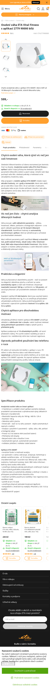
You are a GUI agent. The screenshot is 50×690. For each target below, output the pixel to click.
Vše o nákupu (8, 579)
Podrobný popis (7, 93)
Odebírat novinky (25, 626)
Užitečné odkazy (10, 602)
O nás (5, 573)
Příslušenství (24, 147)
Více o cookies (8, 663)
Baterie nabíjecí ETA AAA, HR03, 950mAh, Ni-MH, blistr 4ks (11, 529)
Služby (5, 590)
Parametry (37, 147)
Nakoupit (36, 2)
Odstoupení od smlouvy (13, 585)
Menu (5, 8)
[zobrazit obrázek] (5, 39)
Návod (7, 142)
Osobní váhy (20, 20)
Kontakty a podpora (11, 596)
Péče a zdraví (9, 20)
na (12, 550)
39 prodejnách (26, 108)
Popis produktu (9, 147)
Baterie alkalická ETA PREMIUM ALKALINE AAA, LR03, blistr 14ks (32, 529)
